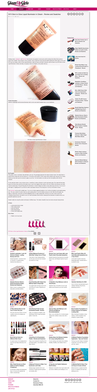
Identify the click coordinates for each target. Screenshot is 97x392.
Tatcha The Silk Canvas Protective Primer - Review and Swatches (81, 100)
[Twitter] (71, 14)
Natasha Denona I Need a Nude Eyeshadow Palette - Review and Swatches (81, 117)
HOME (12, 9)
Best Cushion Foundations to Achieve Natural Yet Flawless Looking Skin (79, 310)
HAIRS (39, 9)
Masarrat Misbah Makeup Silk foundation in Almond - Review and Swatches (82, 161)
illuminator (12, 190)
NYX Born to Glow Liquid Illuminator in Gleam (17, 231)
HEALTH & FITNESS (57, 9)
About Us (35, 379)
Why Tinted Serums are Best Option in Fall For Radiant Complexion (18, 366)
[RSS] (82, 14)
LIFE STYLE (66, 9)
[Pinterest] (77, 14)
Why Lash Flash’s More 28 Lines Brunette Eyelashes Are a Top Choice (79, 255)
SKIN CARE (30, 9)
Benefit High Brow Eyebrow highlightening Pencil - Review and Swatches (82, 109)
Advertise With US (38, 384)
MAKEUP (21, 9)
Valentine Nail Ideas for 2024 (79, 282)
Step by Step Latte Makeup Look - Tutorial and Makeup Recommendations (58, 310)
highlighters (18, 59)
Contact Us (36, 381)
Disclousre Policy (38, 383)
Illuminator (24, 59)
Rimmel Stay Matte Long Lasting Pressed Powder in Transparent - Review (81, 66)
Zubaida (17, 16)
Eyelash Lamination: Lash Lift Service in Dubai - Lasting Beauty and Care (18, 255)
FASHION (48, 9)
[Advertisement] (63, 3)
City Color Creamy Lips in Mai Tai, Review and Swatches (81, 41)
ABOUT (74, 9)
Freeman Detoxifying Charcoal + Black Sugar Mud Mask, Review (81, 135)
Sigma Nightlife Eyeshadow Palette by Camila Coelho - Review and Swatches (81, 50)
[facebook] (68, 14)
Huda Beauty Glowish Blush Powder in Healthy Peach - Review (81, 126)
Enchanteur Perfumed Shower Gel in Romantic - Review (81, 143)
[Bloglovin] (74, 14)
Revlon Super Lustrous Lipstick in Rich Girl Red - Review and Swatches (81, 153)
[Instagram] (79, 14)
